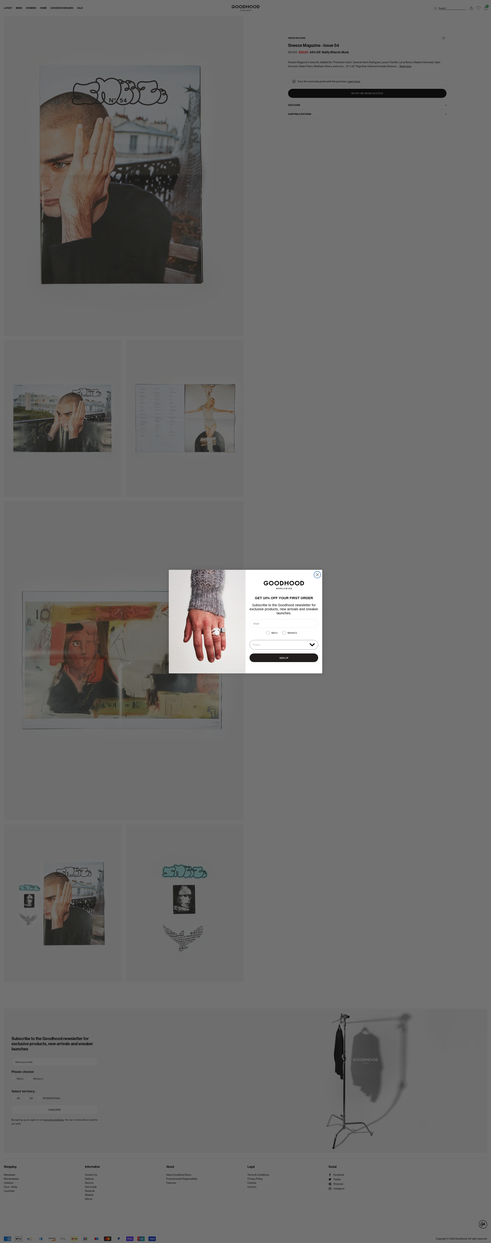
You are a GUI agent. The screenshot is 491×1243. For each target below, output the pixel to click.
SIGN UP (283, 657)
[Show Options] (312, 644)
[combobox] (280, 644)
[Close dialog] (317, 574)
